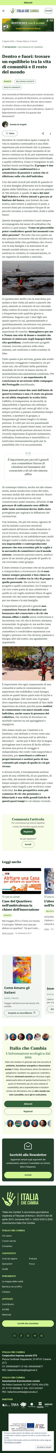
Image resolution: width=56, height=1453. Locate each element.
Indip (46, 929)
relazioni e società (25, 81)
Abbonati (28, 1104)
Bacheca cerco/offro (12, 1286)
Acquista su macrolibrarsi (20, 1013)
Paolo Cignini (8, 933)
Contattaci (7, 1246)
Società (7, 81)
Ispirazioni (10, 47)
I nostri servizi (9, 1241)
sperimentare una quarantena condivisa (25, 373)
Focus (32, 1263)
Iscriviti (28, 1175)
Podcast (33, 1258)
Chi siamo (7, 1235)
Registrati (28, 831)
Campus (6, 1291)
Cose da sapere (9, 1258)
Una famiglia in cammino (30, 47)
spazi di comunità (12, 87)
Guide (5, 1269)
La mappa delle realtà (12, 1281)
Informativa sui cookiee (12, 1442)
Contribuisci (8, 1304)
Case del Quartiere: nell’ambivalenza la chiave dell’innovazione (20, 905)
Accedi (48, 10)
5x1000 (5, 1309)
